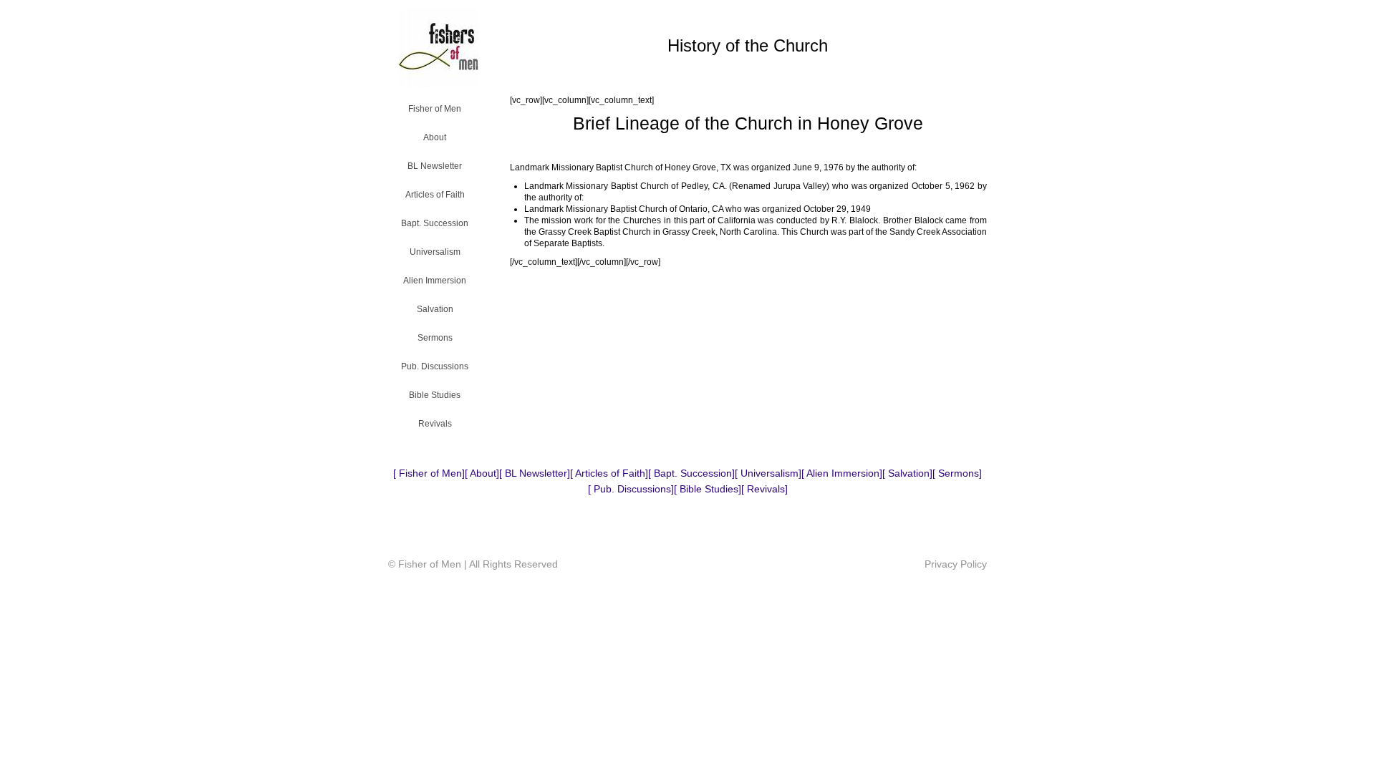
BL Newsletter (434, 166)
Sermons (435, 338)
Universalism (435, 252)
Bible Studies (434, 395)
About (434, 137)
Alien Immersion (434, 281)
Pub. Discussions (434, 366)
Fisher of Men (434, 109)
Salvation (435, 309)
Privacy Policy (956, 564)
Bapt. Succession (434, 223)
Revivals (435, 424)
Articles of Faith (435, 195)
